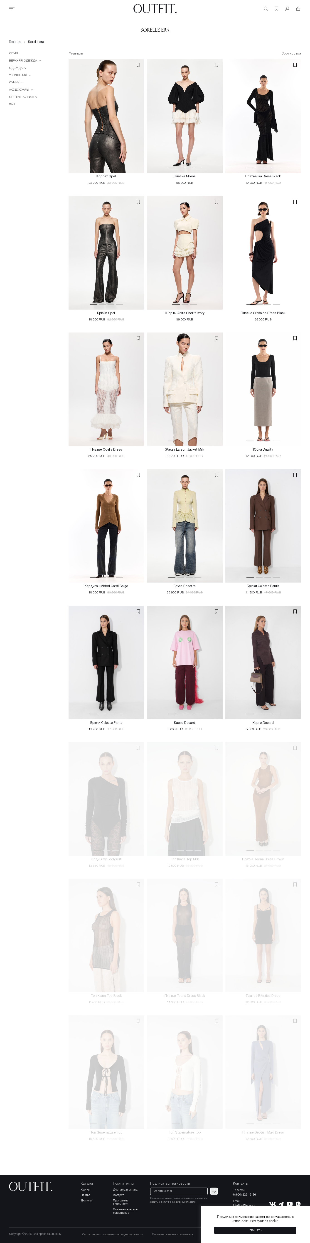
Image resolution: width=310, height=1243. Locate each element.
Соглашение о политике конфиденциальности (112, 1234)
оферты (154, 1202)
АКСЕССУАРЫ (19, 90)
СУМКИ (14, 82)
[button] (93, 167)
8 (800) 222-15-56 (244, 1194)
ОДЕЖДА (16, 68)
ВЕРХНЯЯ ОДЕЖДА (23, 61)
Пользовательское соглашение (172, 1234)
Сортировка (291, 53)
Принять (255, 1230)
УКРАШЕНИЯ (18, 75)
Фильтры (76, 53)
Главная (15, 42)
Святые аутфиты (23, 97)
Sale (12, 104)
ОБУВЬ (14, 53)
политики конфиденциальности (178, 1202)
